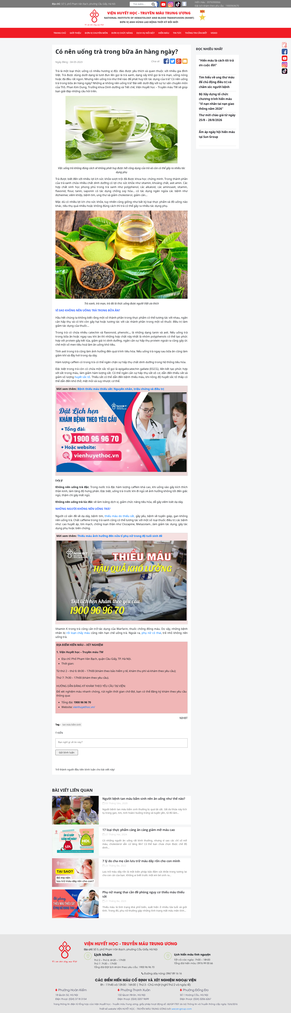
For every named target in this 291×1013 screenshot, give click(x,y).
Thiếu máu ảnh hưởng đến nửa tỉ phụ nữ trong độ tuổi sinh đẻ (119, 536)
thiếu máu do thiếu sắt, (120, 516)
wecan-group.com (181, 1008)
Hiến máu (163, 32)
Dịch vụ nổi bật (145, 32)
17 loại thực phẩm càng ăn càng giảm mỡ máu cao (138, 830)
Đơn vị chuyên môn (96, 32)
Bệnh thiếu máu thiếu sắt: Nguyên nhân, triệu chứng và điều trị (120, 389)
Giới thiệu (75, 32)
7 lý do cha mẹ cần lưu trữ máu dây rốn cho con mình (141, 861)
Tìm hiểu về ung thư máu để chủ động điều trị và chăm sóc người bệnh (216, 82)
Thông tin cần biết (196, 32)
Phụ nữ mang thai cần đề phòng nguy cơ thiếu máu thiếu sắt (143, 894)
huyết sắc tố (82, 377)
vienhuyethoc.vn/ (84, 707)
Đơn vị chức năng (122, 32)
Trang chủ (60, 32)
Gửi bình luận (66, 752)
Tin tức (177, 32)
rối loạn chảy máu (78, 633)
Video (214, 32)
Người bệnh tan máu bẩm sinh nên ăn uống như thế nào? (143, 799)
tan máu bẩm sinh (71, 724)
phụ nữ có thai (151, 633)
